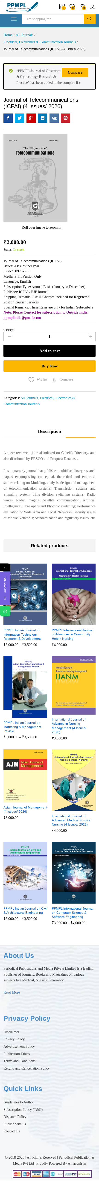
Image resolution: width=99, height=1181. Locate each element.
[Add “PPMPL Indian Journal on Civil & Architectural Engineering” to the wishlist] (35, 901)
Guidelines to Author (18, 1102)
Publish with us (14, 1124)
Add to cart (49, 351)
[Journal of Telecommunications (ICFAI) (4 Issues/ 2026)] (8, 118)
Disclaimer (11, 1032)
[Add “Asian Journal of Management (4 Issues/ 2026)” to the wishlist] (35, 800)
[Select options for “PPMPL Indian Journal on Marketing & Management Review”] (14, 715)
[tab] (49, 433)
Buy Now (49, 366)
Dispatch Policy (14, 1117)
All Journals (29, 398)
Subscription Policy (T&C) (23, 1109)
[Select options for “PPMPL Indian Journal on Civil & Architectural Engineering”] (14, 901)
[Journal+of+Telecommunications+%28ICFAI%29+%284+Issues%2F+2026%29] (19, 118)
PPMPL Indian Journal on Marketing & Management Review (22, 727)
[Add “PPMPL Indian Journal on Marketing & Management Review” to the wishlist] (35, 715)
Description (49, 431)
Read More (11, 992)
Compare (75, 72)
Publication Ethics (16, 1054)
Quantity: (8, 330)
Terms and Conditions (19, 1061)
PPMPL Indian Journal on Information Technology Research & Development (22, 634)
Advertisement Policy (19, 1046)
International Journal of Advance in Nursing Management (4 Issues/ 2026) (69, 726)
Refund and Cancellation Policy (26, 1068)
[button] (62, 379)
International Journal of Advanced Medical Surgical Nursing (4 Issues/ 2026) (71, 820)
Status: (7, 249)
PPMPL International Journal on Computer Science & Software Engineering (72, 913)
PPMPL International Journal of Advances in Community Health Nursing (72, 634)
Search (90, 19)
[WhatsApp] (5, 611)
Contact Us (11, 1131)
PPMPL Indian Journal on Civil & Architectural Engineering (25, 910)
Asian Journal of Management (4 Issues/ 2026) (25, 809)
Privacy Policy (14, 1039)
